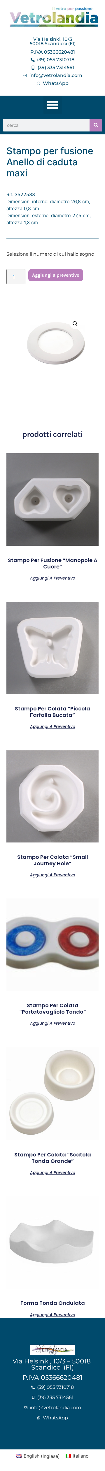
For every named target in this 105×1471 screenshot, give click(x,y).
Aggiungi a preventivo (55, 275)
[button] (52, 105)
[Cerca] (96, 125)
